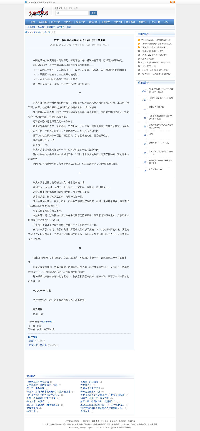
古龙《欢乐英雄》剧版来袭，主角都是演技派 (102, 395)
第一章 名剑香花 (35, 388)
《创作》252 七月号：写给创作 (154, 55)
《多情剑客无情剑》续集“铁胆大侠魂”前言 (160, 117)
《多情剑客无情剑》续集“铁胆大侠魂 (156, 44)
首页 (30, 32)
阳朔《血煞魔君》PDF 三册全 (41, 398)
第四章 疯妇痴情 (89, 382)
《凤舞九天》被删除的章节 (152, 51)
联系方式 (78, 421)
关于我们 (69, 421)
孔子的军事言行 (147, 59)
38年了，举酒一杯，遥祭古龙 (94, 398)
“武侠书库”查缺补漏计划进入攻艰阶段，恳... (102, 408)
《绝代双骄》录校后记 (38, 382)
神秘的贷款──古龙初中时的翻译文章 (156, 74)
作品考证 (41, 27)
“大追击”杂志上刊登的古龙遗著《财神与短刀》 (161, 90)
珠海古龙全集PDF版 (90, 388)
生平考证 (31, 27)
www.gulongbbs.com (89, 427)
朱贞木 (52, 321)
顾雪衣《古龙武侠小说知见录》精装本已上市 (49, 391)
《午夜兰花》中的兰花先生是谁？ (43, 395)
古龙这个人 (85, 385)
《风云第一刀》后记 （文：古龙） (155, 70)
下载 (70, 8)
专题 (76, 8)
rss (172, 2)
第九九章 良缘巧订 (37, 401)
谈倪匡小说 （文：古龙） (159, 143)
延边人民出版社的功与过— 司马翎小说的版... (102, 405)
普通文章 (58, 8)
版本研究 (51, 27)
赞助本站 (104, 421)
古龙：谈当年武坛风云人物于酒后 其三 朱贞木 (161, 126)
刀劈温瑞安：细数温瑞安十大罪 (42, 385)
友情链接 (113, 421)
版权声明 (86, 421)
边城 (39, 326)
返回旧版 (131, 421)
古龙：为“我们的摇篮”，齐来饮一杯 (155, 62)
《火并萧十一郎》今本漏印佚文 (154, 47)
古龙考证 (37, 32)
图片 (65, 8)
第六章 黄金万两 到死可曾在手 (43, 405)
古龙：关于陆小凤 (46, 329)
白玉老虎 (31, 411)
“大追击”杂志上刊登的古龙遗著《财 (155, 40)
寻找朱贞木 (32, 408)
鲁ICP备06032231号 (122, 427)
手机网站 (122, 421)
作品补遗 (61, 27)
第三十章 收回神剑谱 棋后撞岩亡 (97, 401)
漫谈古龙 (84, 411)
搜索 (69, 27)
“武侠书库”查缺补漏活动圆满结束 (42, 2)
